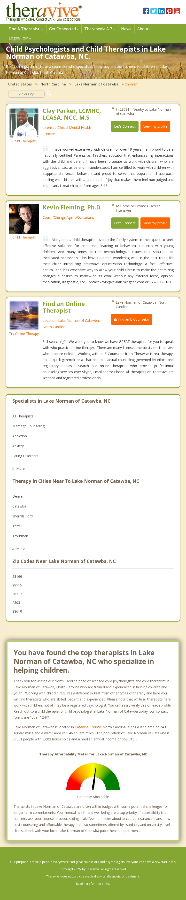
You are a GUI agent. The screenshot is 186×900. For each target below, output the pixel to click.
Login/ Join (19, 38)
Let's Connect (125, 126)
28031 (17, 602)
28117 (17, 594)
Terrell (17, 526)
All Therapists (22, 416)
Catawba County (88, 727)
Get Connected (62, 28)
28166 (17, 576)
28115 (17, 585)
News (126, 28)
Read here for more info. (93, 884)
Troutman (20, 536)
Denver (18, 496)
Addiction (19, 436)
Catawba (19, 506)
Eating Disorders (25, 456)
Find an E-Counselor (133, 319)
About (142, 28)
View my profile (155, 126)
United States (20, 84)
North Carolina (53, 84)
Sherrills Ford (22, 516)
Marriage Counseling (28, 426)
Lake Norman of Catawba (96, 84)
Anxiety (18, 446)
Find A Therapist (25, 28)
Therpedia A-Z (98, 28)
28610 (17, 611)
